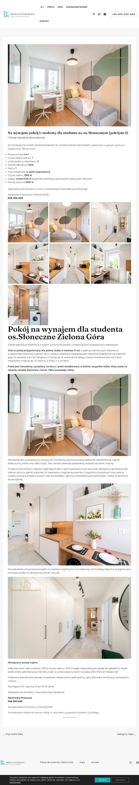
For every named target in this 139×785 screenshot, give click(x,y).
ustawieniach (15, 782)
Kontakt (95, 762)
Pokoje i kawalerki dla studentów (27, 137)
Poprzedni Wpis (13, 734)
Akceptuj (102, 780)
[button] (94, 14)
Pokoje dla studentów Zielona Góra (56, 762)
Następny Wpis (126, 734)
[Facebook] (105, 14)
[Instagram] (99, 14)
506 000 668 (15, 701)
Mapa (82, 762)
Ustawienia (120, 780)
